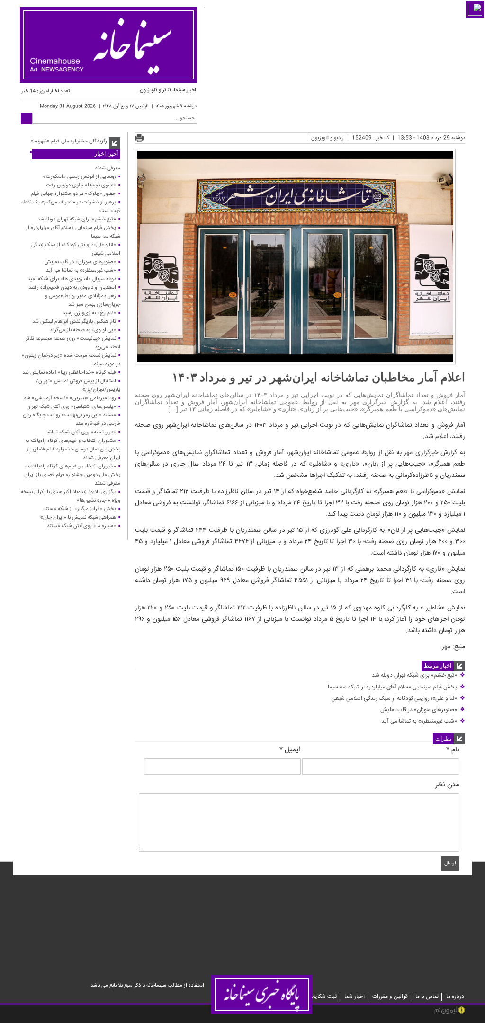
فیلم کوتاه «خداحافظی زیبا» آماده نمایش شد (69, 373)
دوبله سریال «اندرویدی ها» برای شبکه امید (71, 279)
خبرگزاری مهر (421, 453)
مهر (446, 647)
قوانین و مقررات (390, 996)
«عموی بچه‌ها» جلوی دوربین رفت (81, 185)
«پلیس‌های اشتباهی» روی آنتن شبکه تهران (71, 407)
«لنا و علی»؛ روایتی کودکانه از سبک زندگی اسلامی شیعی (398, 698)
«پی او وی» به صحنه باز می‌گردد (83, 330)
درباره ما (455, 996)
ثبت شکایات (323, 996)
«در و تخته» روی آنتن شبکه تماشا (81, 432)
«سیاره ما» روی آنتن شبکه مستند (81, 526)
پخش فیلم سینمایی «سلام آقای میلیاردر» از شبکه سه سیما (396, 687)
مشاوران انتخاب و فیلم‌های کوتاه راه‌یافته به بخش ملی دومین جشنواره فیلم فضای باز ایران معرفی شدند (72, 474)
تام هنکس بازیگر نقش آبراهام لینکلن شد (74, 321)
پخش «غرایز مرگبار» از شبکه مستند (79, 509)
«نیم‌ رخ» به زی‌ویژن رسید (89, 313)
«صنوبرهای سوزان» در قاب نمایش (422, 710)
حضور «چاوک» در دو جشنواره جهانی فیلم (73, 194)
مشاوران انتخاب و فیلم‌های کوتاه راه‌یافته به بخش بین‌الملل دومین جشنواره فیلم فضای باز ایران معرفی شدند (72, 449)
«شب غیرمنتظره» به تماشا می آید (423, 721)
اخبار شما (354, 996)
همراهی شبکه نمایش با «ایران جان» (78, 517)
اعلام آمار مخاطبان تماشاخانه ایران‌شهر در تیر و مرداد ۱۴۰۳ (318, 377)
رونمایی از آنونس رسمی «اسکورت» (79, 177)
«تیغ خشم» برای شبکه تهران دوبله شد (418, 675)
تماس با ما (427, 996)
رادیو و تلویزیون (327, 138)
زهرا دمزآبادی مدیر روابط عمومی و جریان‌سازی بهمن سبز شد (82, 300)
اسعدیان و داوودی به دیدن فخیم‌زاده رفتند (72, 287)
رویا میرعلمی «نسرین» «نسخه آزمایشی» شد (70, 398)
